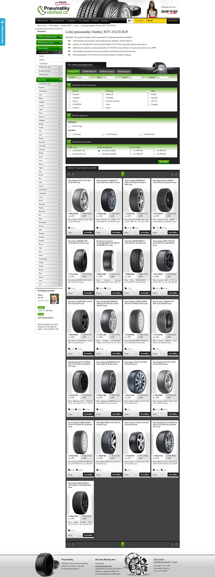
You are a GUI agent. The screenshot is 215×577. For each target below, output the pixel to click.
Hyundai (42, 142)
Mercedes (42, 211)
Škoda (41, 270)
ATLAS (154, 101)
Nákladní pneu (124, 71)
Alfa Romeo (43, 91)
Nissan (41, 226)
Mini (40, 219)
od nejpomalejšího (109, 154)
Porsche (41, 237)
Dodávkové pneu (107, 71)
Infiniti (41, 153)
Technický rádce (57, 21)
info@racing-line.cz (46, 317)
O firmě (95, 21)
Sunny (108, 108)
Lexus (41, 197)
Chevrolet (42, 146)
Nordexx (76, 108)
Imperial (154, 98)
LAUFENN (77, 104)
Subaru (41, 263)
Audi (40, 95)
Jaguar (41, 168)
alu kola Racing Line (103, 566)
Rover (41, 244)
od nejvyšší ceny (79, 154)
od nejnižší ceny (79, 150)
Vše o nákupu (84, 21)
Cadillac (41, 102)
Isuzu (40, 157)
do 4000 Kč (161, 150)
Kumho (75, 91)
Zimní (41, 60)
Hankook (109, 94)
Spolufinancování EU (162, 562)
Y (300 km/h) (149, 134)
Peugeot (41, 233)
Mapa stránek (159, 559)
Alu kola (42, 80)
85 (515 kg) (77, 126)
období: (72, 77)
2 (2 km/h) (77, 134)
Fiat (40, 131)
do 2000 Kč (138, 150)
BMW (41, 98)
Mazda (41, 208)
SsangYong (43, 259)
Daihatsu (42, 120)
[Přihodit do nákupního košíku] (88, 232)
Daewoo (41, 117)
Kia (40, 179)
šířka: (99, 77)
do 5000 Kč (161, 154)
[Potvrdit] (163, 161)
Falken (153, 94)
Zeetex (75, 101)
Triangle (154, 104)
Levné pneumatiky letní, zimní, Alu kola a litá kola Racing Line (57, 8)
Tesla (40, 273)
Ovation (76, 94)
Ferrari (41, 128)
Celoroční (43, 63)
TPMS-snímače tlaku (47, 37)
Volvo (41, 281)
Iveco (40, 160)
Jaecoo (41, 164)
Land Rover (43, 190)
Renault (41, 241)
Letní (41, 56)
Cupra (41, 109)
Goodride (109, 98)
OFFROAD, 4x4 (89, 71)
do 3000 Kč (138, 154)
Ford (40, 135)
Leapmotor (42, 193)
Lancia (41, 186)
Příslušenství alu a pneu (46, 43)
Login (174, 562)
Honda (41, 139)
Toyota (41, 277)
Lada (40, 182)
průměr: (152, 77)
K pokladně (173, 21)
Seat (40, 252)
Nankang (109, 91)
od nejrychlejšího (109, 150)
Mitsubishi (42, 222)
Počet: (70, 233)
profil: (125, 77)
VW (40, 284)
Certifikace (71, 21)
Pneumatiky (43, 48)
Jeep (40, 171)
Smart (41, 255)
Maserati (42, 204)
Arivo (108, 104)
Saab (40, 248)
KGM (41, 175)
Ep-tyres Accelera (113, 101)
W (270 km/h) (111, 134)
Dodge (41, 124)
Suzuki (41, 266)
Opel (40, 230)
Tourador (76, 98)
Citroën (41, 106)
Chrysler (42, 149)
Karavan (41, 87)
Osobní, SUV (73, 71)
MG (40, 215)
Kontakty (105, 21)
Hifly (153, 91)
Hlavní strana (42, 25)
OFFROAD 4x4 (44, 84)
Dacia (41, 113)
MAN (41, 201)
